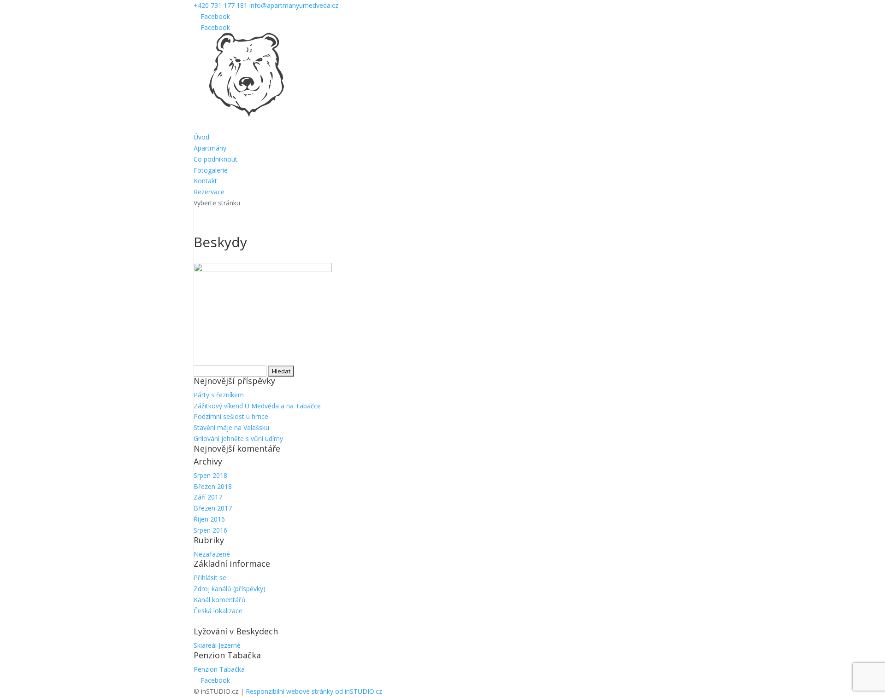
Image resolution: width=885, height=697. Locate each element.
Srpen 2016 (210, 530)
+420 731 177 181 (221, 5)
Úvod (201, 137)
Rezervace (209, 191)
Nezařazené (212, 554)
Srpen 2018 (210, 475)
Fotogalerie (211, 170)
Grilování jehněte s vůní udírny (238, 438)
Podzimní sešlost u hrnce (231, 416)
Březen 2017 (213, 508)
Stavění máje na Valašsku (231, 427)
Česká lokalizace (218, 610)
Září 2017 (208, 497)
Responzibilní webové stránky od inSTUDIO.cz (314, 691)
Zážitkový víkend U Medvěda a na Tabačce (257, 405)
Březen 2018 (213, 486)
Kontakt (205, 180)
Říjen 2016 (209, 519)
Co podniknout (215, 159)
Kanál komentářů (220, 599)
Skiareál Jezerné (217, 645)
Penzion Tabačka (219, 669)
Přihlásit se (210, 577)
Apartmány (210, 148)
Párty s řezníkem (219, 394)
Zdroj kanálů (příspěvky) (230, 588)
